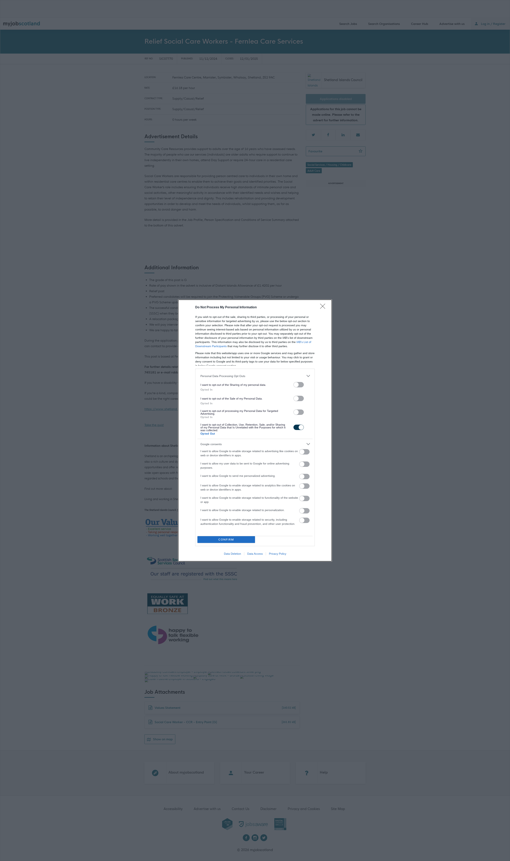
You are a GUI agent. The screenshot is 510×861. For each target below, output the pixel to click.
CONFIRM (226, 539)
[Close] (324, 307)
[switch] (298, 384)
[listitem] (255, 376)
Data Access (255, 553)
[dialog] (255, 430)
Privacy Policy (277, 553)
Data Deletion (232, 553)
